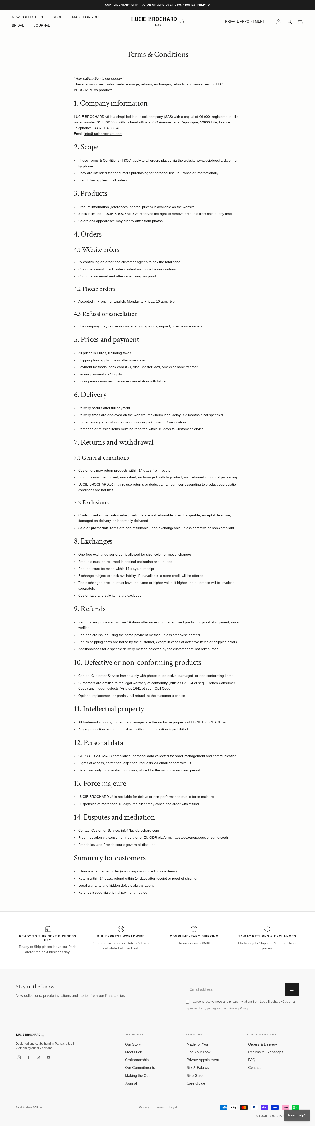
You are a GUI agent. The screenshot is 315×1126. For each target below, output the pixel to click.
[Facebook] (29, 1057)
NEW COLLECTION (27, 17)
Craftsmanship (137, 1060)
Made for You (197, 1044)
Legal (173, 1107)
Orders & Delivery (262, 1044)
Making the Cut (137, 1075)
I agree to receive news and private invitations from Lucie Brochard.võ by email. (244, 1001)
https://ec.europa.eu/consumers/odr (200, 837)
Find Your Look (199, 1052)
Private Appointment (203, 1060)
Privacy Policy (238, 1008)
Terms (159, 1107)
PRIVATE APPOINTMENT (245, 21)
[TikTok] (38, 1057)
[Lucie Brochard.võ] (30, 1035)
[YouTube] (48, 1057)
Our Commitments (140, 1067)
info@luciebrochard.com (103, 134)
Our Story (133, 1044)
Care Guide (196, 1083)
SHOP (57, 17)
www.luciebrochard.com (215, 160)
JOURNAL (42, 25)
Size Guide (195, 1075)
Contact (254, 1067)
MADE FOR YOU (85, 17)
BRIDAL (18, 25)
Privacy (144, 1107)
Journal (131, 1083)
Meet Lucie (134, 1052)
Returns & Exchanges (266, 1052)
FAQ (251, 1060)
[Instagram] (19, 1057)
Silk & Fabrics (198, 1067)
